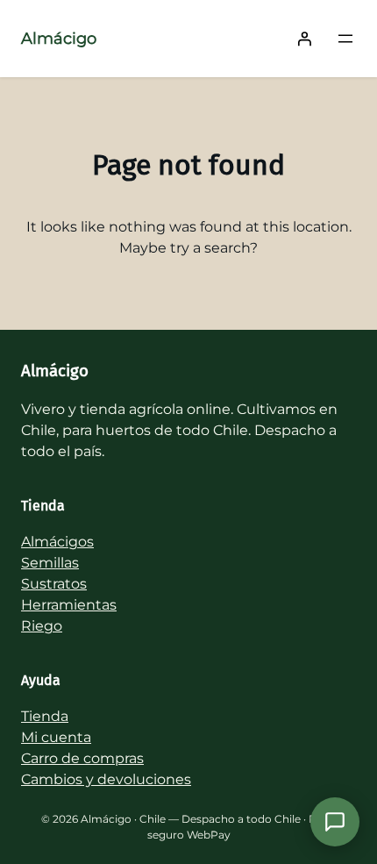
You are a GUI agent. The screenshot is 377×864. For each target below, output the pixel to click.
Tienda (44, 716)
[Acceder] (304, 38)
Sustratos (54, 583)
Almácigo (58, 38)
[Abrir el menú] (345, 38)
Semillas (50, 562)
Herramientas (69, 604)
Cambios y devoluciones (106, 779)
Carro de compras (82, 758)
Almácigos (57, 541)
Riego (41, 626)
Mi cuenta (56, 737)
